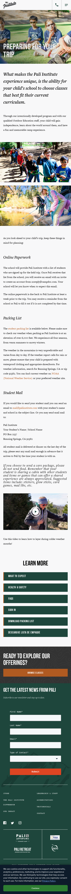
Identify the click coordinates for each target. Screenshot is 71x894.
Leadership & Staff (47, 793)
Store (6, 793)
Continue (35, 888)
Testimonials (44, 807)
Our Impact (9, 811)
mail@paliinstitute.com (25, 408)
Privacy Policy (48, 881)
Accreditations (45, 800)
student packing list (18, 328)
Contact (41, 813)
